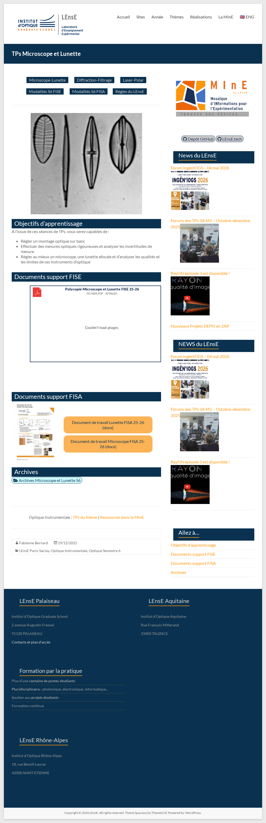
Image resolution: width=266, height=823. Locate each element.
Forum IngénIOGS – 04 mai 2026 (200, 167)
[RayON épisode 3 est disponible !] (190, 279)
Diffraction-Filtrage (94, 79)
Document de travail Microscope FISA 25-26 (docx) (108, 444)
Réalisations (201, 16)
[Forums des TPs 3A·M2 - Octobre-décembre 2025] (199, 226)
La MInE (225, 16)
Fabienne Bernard (33, 543)
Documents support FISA (193, 563)
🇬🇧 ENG (247, 16)
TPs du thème (85, 517)
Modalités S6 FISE (45, 91)
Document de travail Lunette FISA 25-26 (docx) (108, 425)
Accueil (123, 16)
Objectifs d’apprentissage (193, 544)
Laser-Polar (133, 79)
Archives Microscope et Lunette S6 (49, 480)
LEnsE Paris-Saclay (34, 550)
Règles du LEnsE (129, 91)
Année (157, 16)
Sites (140, 16)
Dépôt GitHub (200, 138)
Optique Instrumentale (69, 550)
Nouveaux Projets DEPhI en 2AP (200, 325)
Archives (178, 572)
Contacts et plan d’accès (31, 642)
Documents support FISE (193, 554)
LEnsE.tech (232, 138)
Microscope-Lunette (47, 79)
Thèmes (177, 16)
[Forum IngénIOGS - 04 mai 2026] (190, 173)
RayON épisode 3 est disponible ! (200, 273)
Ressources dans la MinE (122, 517)
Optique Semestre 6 (105, 550)
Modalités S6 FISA (88, 91)
